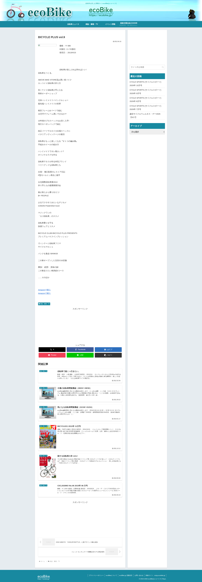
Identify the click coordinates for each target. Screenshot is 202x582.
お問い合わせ (139, 575)
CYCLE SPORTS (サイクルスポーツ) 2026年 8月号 (145, 99)
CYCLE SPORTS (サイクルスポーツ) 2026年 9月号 (145, 91)
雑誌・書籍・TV (45, 304)
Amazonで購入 (44, 290)
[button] (108, 355)
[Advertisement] (80, 325)
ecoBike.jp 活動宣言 (125, 575)
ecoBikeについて (111, 575)
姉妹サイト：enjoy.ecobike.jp (155, 575)
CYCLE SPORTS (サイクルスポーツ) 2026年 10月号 (145, 83)
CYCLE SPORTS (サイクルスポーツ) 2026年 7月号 (145, 107)
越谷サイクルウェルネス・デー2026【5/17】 (145, 115)
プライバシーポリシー (96, 575)
